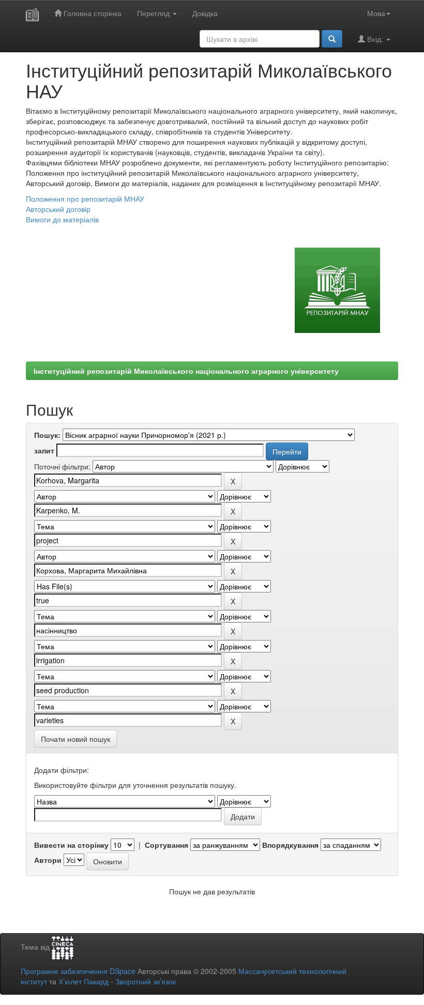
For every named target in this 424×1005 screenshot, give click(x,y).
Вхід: (375, 39)
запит (44, 450)
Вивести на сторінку (71, 845)
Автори (48, 860)
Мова (376, 13)
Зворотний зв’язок (145, 981)
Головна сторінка (92, 13)
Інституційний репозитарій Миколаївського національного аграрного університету (186, 371)
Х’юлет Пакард (83, 981)
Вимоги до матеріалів (62, 219)
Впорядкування (290, 845)
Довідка (205, 13)
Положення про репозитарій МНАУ (85, 198)
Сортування (166, 845)
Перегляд (154, 13)
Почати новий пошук (75, 739)
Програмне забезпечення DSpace (78, 971)
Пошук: (47, 435)
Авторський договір (58, 209)
